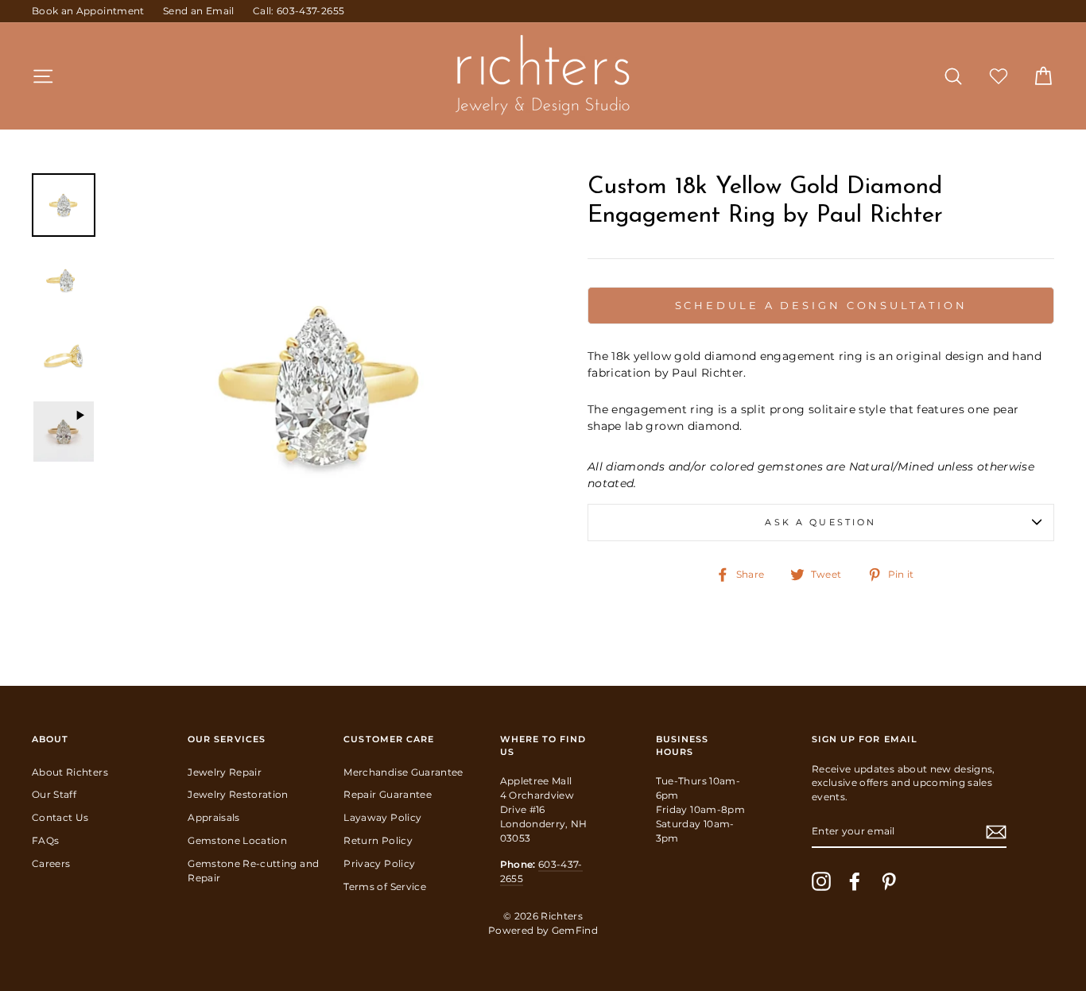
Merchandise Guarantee (403, 772)
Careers (51, 863)
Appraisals (214, 817)
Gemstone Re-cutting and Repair (253, 870)
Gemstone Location (237, 840)
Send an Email (199, 11)
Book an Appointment (88, 11)
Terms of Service (384, 886)
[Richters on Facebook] (854, 881)
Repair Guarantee (387, 794)
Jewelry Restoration (238, 794)
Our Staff (54, 794)
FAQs (45, 840)
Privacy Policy (379, 863)
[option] (320, 386)
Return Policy (378, 840)
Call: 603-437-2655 (298, 11)
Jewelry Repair (225, 772)
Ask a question (820, 522)
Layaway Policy (382, 817)
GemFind (575, 930)
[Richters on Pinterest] (888, 881)
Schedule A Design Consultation (821, 305)
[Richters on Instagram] (821, 881)
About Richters (70, 772)
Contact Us (60, 817)
